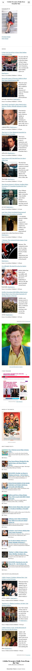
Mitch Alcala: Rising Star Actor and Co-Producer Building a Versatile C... (18, 508)
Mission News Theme (11, 668)
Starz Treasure (19, 401)
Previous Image (6, 37)
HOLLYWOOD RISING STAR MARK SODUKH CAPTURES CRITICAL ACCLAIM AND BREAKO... (19, 485)
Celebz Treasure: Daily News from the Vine (16, 662)
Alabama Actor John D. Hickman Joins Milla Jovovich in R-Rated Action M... (18, 520)
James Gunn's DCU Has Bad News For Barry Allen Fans (14, 159)
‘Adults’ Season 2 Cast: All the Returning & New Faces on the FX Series (14, 628)
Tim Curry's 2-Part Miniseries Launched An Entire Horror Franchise (14, 133)
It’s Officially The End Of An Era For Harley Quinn (14, 267)
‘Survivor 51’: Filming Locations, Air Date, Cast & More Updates (15, 604)
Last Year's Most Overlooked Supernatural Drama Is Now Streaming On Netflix (14, 213)
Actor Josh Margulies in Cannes (16, 366)
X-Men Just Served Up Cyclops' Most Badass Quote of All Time (14, 53)
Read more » (5, 73)
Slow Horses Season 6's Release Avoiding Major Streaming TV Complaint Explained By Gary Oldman (15, 186)
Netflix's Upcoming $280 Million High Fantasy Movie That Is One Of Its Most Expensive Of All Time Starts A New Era (15, 294)
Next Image (5, 38)
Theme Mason (28, 321)
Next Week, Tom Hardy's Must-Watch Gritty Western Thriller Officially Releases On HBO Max (14, 106)
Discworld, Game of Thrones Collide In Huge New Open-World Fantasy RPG (14, 79)
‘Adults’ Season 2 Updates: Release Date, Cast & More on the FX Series (14, 578)
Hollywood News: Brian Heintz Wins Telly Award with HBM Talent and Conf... (19, 497)
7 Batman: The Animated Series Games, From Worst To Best (14, 241)
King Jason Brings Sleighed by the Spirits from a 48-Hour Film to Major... (18, 463)
